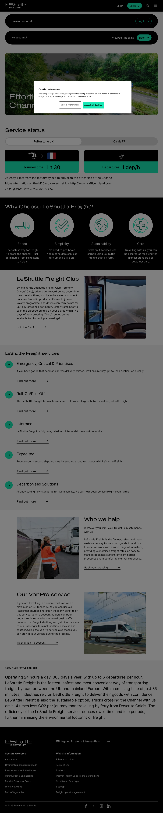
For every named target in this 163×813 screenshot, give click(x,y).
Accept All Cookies (93, 105)
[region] (82, 97)
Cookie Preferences (70, 105)
